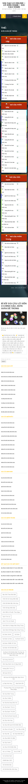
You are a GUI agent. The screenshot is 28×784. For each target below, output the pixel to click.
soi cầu (12, 335)
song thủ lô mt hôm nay (7, 546)
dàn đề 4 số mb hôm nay (7, 449)
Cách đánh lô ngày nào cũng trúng (13, 625)
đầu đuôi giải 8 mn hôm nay (8, 504)
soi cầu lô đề (20, 729)
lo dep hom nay (7, 683)
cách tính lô (6, 616)
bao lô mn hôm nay (10, 200)
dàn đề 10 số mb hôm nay (8, 462)
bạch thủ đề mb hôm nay (7, 440)
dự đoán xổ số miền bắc (10, 647)
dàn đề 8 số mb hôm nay (7, 458)
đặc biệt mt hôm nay (6, 528)
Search (3, 361)
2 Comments (18, 353)
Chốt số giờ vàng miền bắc (10, 599)
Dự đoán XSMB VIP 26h (9, 643)
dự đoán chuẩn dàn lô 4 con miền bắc (12, 568)
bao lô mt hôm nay (10, 256)
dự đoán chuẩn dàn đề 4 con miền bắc (12, 579)
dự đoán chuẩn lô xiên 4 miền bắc (11, 572)
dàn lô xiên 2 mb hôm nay (8, 385)
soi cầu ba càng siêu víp (13, 345)
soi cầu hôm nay (9, 349)
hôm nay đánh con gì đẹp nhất (12, 664)
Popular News (17, 16)
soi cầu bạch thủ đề (9, 711)
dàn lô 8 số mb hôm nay (7, 381)
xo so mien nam (7, 756)
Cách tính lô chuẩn (8, 621)
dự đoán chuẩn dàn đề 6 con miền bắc (12, 583)
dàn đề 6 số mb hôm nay (7, 453)
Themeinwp (20, 781)
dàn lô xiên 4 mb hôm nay (8, 394)
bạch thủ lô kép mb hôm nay (9, 431)
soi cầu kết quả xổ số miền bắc (12, 725)
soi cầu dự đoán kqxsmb (10, 716)
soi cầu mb (6, 733)
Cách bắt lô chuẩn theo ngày (11, 612)
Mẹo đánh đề (19, 683)
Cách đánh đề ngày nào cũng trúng (13, 630)
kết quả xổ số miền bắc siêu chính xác (14, 678)
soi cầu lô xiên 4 (12, 351)
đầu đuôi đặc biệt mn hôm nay (9, 508)
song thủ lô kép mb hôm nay (9, 436)
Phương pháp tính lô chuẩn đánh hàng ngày (14, 688)
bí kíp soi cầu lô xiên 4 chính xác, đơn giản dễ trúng (14, 306)
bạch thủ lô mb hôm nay (7, 422)
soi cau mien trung (8, 694)
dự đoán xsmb (19, 639)
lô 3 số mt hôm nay (10, 283)
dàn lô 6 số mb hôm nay (7, 372)
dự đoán (17, 634)
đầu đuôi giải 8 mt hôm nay (8, 550)
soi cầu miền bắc (18, 733)
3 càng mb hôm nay (10, 80)
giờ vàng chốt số (13, 341)
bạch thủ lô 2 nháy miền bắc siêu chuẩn (11, 376)
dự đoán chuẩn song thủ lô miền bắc (11, 575)
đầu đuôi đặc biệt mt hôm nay (9, 554)
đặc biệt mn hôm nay (7, 482)
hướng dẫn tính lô (8, 668)
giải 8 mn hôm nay (10, 196)
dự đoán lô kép (7, 639)
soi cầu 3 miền (7, 698)
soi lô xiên (9, 353)
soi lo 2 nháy (7, 751)
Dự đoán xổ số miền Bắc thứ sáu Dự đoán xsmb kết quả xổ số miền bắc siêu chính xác (13, 653)
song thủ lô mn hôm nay (7, 499)
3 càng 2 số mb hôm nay (7, 403)
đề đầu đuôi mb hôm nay (7, 411)
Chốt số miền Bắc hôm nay (10, 603)
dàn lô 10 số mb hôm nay (8, 407)
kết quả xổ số (7, 673)
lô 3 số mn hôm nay (6, 513)
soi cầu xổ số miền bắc (9, 747)
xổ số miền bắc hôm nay (10, 769)
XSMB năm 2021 (7, 760)
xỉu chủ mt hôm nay (10, 243)
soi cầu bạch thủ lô (8, 707)
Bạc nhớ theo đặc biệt (9, 594)
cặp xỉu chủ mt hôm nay (7, 541)
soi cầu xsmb (7, 742)
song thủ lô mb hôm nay (7, 427)
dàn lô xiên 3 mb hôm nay (8, 389)
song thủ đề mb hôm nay (8, 444)
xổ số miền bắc (7, 765)
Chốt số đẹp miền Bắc (9, 608)
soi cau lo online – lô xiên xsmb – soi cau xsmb (14, 5)
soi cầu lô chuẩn (8, 729)
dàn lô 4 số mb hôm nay (7, 466)
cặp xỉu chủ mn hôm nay (7, 495)
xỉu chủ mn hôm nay (6, 477)
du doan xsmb (7, 634)
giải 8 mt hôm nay (10, 252)
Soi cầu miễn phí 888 (9, 738)
